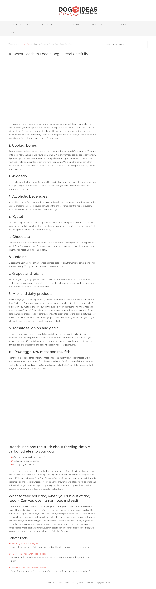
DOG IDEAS (78, 11)
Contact (67, 582)
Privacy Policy (77, 582)
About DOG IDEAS (54, 582)
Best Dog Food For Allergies (24, 543)
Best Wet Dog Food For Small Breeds (28, 567)
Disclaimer (89, 582)
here (40, 510)
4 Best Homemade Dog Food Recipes (28, 553)
